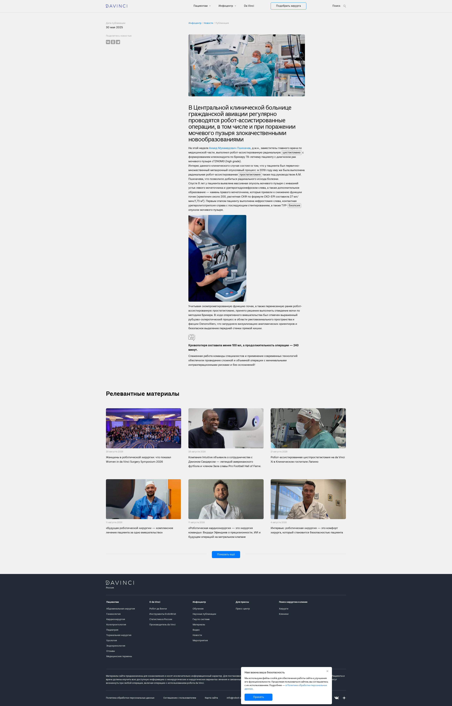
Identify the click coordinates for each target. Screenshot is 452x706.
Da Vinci (249, 6)
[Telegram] (118, 42)
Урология (111, 640)
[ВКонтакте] (108, 42)
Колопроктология (116, 624)
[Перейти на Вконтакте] (336, 698)
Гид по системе (201, 619)
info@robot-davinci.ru (238, 697)
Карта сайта (211, 697)
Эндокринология (115, 645)
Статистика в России (160, 619)
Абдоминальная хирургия (120, 608)
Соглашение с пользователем (179, 697)
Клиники (284, 614)
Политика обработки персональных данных (130, 697)
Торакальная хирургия (118, 635)
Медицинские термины (119, 656)
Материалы (199, 624)
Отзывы (110, 651)
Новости (197, 635)
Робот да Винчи (158, 608)
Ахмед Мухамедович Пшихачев (230, 148)
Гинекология (113, 614)
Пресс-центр (243, 608)
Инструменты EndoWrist (162, 614)
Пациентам (201, 6)
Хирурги (283, 608)
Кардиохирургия (115, 619)
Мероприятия (200, 640)
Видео (196, 630)
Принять (258, 697)
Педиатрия (112, 630)
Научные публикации (204, 614)
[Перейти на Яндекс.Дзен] (344, 698)
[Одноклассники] (113, 42)
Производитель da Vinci (162, 624)
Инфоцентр (226, 6)
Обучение (198, 608)
